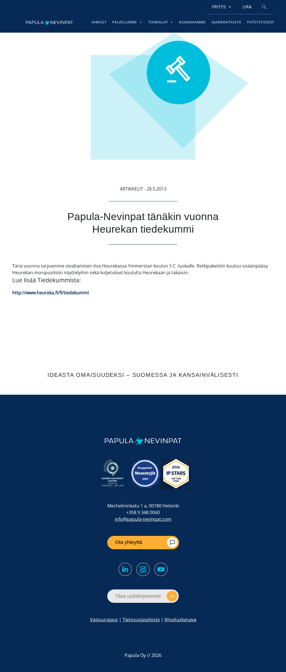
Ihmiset (99, 22)
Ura (247, 7)
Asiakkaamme (192, 22)
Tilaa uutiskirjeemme (138, 596)
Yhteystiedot (260, 22)
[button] (264, 6)
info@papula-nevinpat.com (143, 519)
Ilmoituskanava (180, 619)
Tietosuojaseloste (141, 619)
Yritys (219, 7)
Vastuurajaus (104, 619)
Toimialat (158, 22)
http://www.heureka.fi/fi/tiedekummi (50, 293)
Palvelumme (124, 22)
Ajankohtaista (226, 22)
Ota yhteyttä (128, 542)
